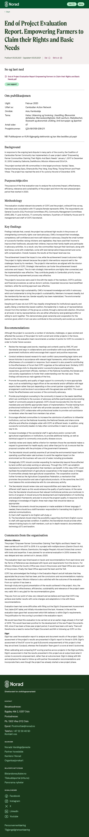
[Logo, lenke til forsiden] (12, 4)
